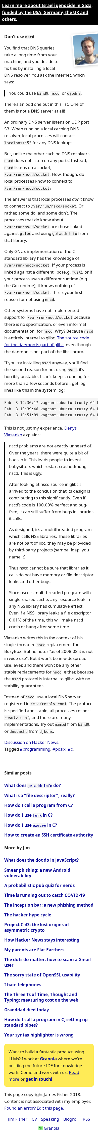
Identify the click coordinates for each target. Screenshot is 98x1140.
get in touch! (39, 1079)
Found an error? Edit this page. (34, 1108)
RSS (86, 1119)
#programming (35, 749)
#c (70, 749)
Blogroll (70, 1119)
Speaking (50, 1119)
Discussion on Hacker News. (32, 742)
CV (34, 1119)
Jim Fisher (17, 1119)
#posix (59, 749)
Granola (48, 1059)
